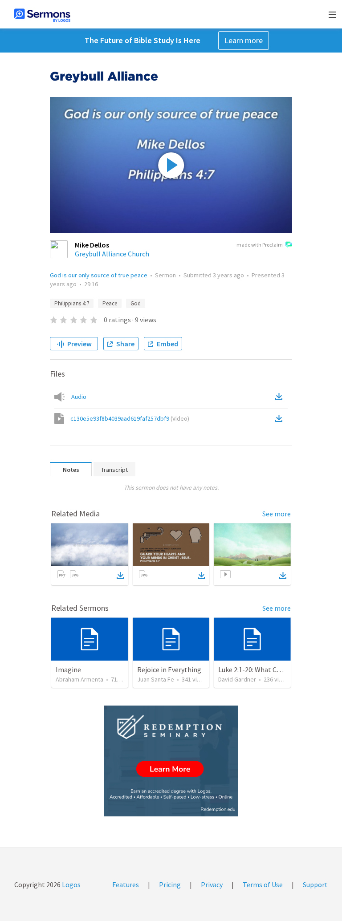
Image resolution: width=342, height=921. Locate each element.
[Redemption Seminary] (171, 761)
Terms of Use (263, 884)
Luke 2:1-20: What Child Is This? (265, 669)
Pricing (170, 884)
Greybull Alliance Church (112, 253)
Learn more (243, 40)
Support (315, 884)
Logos (71, 884)
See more (276, 513)
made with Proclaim (259, 244)
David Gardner (237, 679)
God (135, 303)
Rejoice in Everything (169, 669)
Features (125, 884)
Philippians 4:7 (71, 303)
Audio (78, 397)
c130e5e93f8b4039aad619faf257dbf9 (129, 418)
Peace (109, 303)
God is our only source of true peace (98, 275)
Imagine (68, 669)
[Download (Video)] (280, 418)
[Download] (120, 575)
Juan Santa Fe (155, 679)
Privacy (212, 884)
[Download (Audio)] (280, 396)
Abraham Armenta (79, 679)
